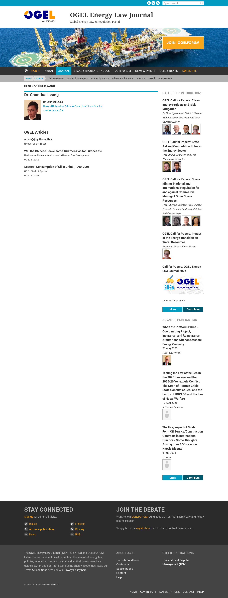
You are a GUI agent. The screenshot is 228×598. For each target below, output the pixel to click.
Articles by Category (77, 78)
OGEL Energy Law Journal (45, 16)
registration (143, 528)
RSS (77, 534)
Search (152, 78)
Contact (121, 573)
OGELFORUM (123, 71)
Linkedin (149, 3)
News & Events (145, 71)
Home (26, 71)
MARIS (54, 584)
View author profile (53, 110)
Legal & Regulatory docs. (92, 71)
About (49, 71)
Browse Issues (56, 78)
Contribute (193, 309)
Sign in (35, 71)
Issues (33, 524)
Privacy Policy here (75, 570)
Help (119, 577)
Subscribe (189, 71)
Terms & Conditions (127, 560)
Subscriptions (124, 568)
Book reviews (165, 78)
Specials (140, 78)
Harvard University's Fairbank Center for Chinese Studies (72, 106)
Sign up (28, 516)
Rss (158, 3)
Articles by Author (99, 78)
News (32, 534)
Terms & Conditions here (38, 570)
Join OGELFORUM (183, 43)
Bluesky (153, 3)
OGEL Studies (169, 71)
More (172, 309)
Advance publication (123, 78)
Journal (64, 71)
